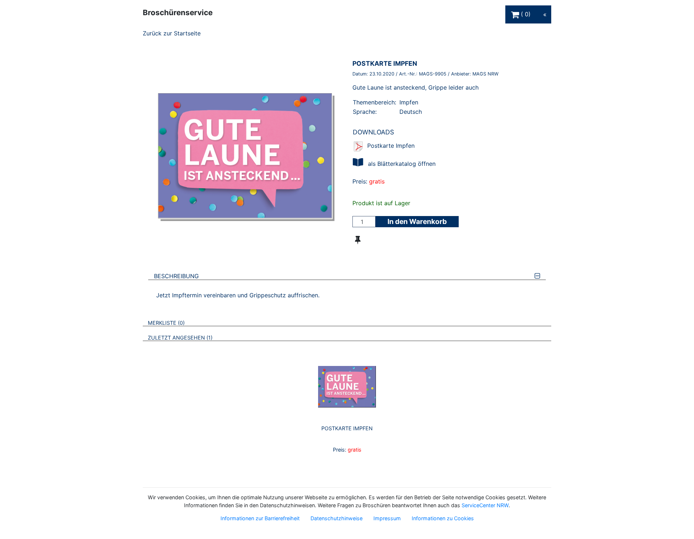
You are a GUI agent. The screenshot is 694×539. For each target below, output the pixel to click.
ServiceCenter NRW (485, 505)
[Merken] (357, 240)
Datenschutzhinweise (336, 518)
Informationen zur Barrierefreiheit (260, 518)
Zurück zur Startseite (172, 33)
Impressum (387, 518)
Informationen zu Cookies (443, 518)
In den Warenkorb (417, 221)
